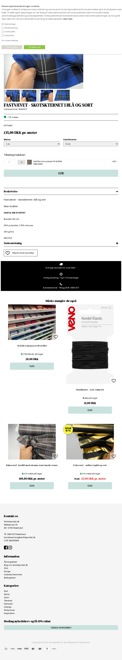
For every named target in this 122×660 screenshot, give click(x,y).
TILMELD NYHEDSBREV (61, 627)
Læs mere (67, 19)
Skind (7, 594)
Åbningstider (10, 561)
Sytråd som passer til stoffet (47, 162)
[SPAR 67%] (90, 458)
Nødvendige (9, 24)
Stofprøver (9, 610)
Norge (7, 571)
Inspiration (9, 613)
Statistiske (9, 35)
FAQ (6, 568)
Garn (6, 597)
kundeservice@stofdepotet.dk (19, 537)
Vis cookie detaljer (10, 40)
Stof (6, 591)
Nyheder (8, 603)
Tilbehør (8, 600)
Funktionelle (9, 31)
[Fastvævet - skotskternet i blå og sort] (43, 88)
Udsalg (7, 606)
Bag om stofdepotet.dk (16, 565)
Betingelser (10, 577)
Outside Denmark (13, 574)
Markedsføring (11, 28)
